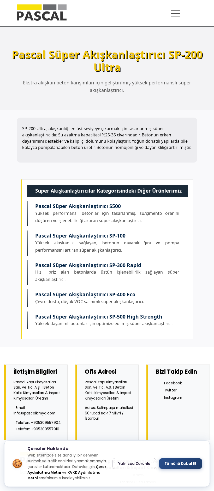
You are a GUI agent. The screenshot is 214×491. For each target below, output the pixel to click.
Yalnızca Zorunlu (134, 463)
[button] (176, 13)
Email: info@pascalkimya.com (34, 410)
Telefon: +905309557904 (38, 422)
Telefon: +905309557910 (37, 429)
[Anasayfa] (42, 12)
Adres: (109, 413)
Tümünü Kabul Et (180, 463)
